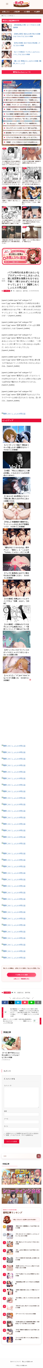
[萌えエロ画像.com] (21, 4)
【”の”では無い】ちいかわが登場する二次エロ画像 (27, 1274)
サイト (6, 1126)
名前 (5, 1111)
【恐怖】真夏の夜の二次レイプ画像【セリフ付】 (27, 1290)
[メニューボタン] (7, 4)
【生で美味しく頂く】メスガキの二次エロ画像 (27, 1298)
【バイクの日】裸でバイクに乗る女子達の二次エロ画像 (27, 1338)
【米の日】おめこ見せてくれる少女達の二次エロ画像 (27, 1306)
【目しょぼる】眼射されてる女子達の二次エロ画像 (27, 1250)
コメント (7, 1085)
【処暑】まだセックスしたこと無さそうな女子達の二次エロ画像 (27, 1266)
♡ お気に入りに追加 (22, 974)
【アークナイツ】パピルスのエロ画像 (25, 1313)
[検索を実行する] (39, 1156)
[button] (5, 1002)
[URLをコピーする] (38, 1002)
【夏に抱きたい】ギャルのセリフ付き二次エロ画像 (27, 1242)
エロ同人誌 (7, 290)
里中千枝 (25, 290)
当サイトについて (15, 1361)
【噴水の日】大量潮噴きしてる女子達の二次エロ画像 (27, 1227)
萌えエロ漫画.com (27, 1361)
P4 (13, 290)
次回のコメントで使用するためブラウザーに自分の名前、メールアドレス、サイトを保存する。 (22, 1134)
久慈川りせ (19, 290)
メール (6, 1118)
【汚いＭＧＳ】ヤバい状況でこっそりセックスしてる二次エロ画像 (27, 1235)
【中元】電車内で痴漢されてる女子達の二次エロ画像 (27, 1330)
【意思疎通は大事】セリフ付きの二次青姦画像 (27, 1282)
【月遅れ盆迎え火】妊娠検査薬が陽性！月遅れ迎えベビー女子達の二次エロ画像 (27, 1322)
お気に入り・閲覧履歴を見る (21, 979)
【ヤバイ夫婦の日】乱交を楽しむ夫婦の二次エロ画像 (27, 1258)
